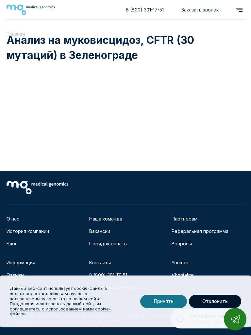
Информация (21, 262)
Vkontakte (183, 275)
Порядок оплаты (108, 243)
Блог (12, 243)
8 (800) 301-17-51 (145, 9)
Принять (164, 301)
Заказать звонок (200, 9)
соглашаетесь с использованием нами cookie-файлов (60, 311)
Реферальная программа (200, 231)
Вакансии (99, 231)
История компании (28, 231)
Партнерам (184, 218)
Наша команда (105, 218)
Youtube (181, 262)
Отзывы (15, 275)
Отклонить (215, 301)
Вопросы (182, 243)
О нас (13, 218)
